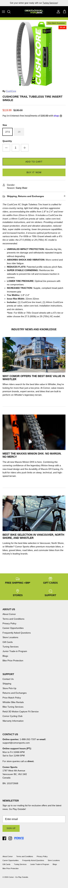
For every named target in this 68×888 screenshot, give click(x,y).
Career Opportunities (13, 628)
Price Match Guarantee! (41, 3)
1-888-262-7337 (28, 739)
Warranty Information (13, 721)
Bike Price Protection (13, 660)
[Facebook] (4, 838)
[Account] (57, 11)
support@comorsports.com (16, 742)
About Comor (9, 614)
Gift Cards (8, 642)
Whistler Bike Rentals (13, 702)
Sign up (11, 828)
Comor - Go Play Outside (18, 877)
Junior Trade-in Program (15, 651)
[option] (34, 54)
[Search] (10, 11)
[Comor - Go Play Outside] (34, 12)
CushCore (11, 91)
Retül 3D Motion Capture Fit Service (21, 711)
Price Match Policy (12, 697)
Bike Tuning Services (13, 707)
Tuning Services (11, 646)
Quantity (7, 141)
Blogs (5, 656)
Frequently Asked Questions (17, 632)
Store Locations (10, 637)
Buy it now (34, 172)
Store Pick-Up (9, 688)
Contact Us (8, 679)
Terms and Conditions (13, 619)
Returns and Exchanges (15, 693)
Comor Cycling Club (12, 716)
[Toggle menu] (3, 11)
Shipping (7, 683)
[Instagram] (10, 838)
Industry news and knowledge (34, 329)
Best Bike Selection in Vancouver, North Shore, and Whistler (33, 536)
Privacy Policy (9, 623)
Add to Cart (33, 161)
